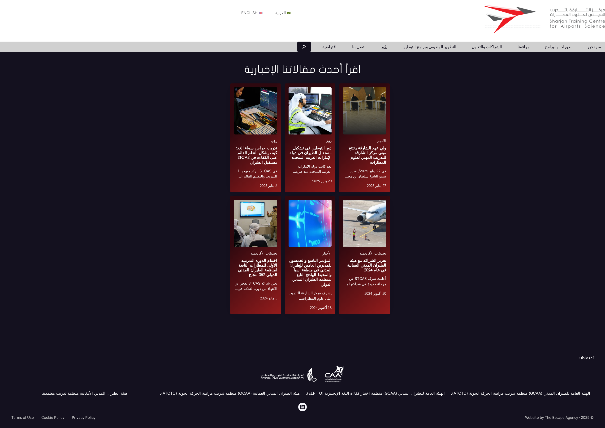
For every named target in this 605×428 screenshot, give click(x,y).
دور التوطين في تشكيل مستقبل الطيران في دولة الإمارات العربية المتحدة (311, 153)
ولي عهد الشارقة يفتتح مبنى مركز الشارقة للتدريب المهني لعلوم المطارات (367, 155)
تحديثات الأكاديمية (373, 253)
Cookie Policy (52, 417)
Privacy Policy (83, 417)
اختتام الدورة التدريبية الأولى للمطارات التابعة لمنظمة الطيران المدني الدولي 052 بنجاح (257, 267)
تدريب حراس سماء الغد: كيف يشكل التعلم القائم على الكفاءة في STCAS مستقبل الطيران (256, 155)
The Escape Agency (561, 417)
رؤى (328, 140)
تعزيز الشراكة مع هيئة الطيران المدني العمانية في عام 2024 (366, 265)
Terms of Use (22, 417)
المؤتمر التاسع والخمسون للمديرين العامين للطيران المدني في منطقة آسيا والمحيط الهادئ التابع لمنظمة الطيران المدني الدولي (310, 272)
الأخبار (381, 140)
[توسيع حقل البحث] (304, 47)
